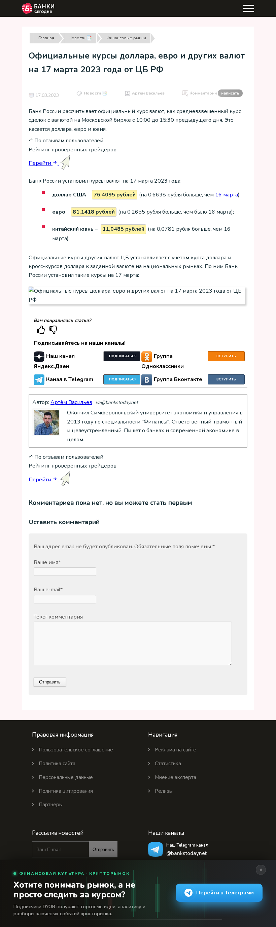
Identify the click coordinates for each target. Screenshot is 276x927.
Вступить (226, 356)
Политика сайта (57, 763)
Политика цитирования (66, 791)
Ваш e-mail (48, 589)
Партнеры (51, 804)
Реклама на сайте (175, 749)
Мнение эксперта (175, 777)
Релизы (164, 791)
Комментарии (214, 93)
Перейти (41, 163)
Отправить (103, 849)
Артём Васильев (148, 93)
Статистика (168, 763)
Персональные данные (66, 777)
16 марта (226, 194)
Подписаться (123, 356)
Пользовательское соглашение (76, 749)
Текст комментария (58, 617)
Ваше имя (47, 562)
